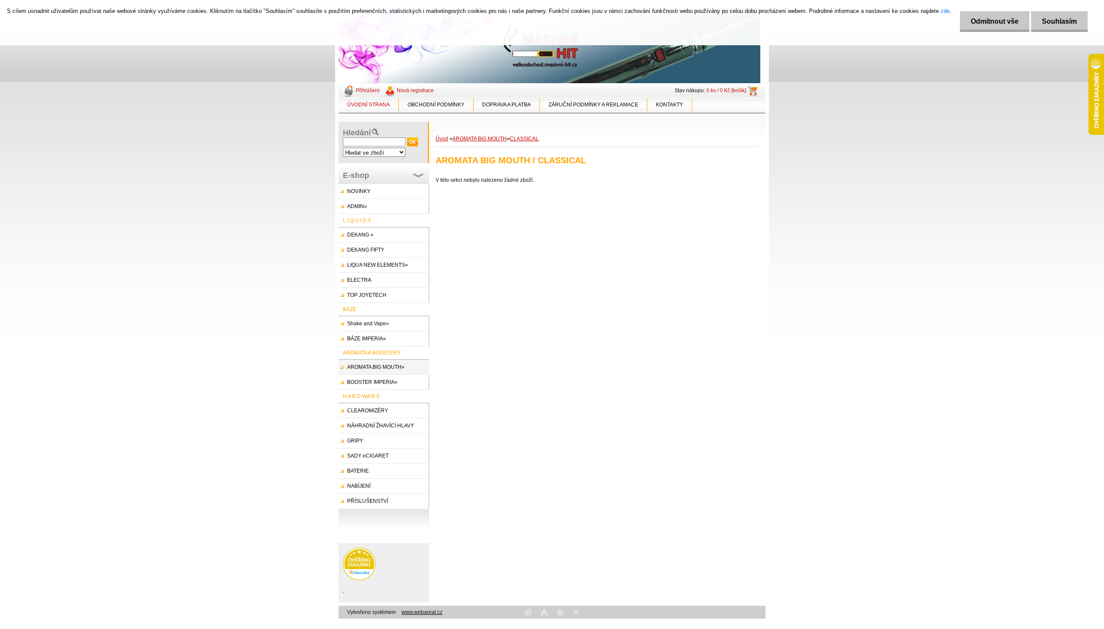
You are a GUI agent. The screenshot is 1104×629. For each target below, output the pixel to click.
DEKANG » (360, 235)
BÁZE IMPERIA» (366, 339)
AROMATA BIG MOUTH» (376, 367)
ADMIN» (357, 206)
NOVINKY (358, 191)
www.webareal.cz (421, 612)
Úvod (442, 139)
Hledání (357, 132)
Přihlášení (368, 90)
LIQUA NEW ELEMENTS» (377, 265)
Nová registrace (415, 90)
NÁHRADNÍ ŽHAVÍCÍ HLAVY (380, 426)
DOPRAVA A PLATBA (506, 105)
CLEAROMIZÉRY (367, 411)
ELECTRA (359, 280)
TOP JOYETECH (366, 295)
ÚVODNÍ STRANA (368, 105)
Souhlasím (1059, 21)
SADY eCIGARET (368, 456)
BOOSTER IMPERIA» (372, 382)
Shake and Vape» (368, 324)
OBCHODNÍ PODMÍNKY (436, 105)
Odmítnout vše (995, 21)
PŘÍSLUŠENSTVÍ (367, 501)
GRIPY (355, 441)
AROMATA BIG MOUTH (479, 139)
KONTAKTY (669, 105)
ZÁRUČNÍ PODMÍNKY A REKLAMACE (593, 105)
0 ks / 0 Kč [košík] (726, 90)
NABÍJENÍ (358, 486)
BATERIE (358, 471)
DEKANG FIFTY (365, 250)
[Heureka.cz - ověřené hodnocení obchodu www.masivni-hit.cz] (359, 579)
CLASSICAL (524, 139)
